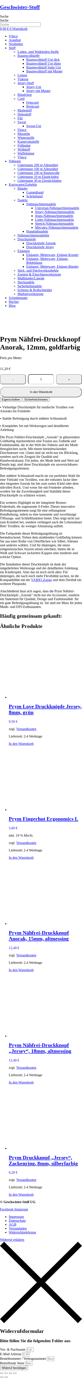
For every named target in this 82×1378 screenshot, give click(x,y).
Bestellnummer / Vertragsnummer (23, 1358)
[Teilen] (10, 1373)
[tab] (11, 399)
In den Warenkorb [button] (21, 744)
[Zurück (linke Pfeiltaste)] (1, 1377)
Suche (4, 16)
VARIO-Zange (41, 580)
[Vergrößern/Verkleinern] (1, 1373)
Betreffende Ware (12, 1363)
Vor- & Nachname (13, 1349)
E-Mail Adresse (11, 1354)
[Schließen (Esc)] (15, 1373)
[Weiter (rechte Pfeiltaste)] (6, 1377)
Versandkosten (26, 729)
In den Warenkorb (41, 392)
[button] (45, 48)
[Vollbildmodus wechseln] (6, 1373)
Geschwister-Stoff (20, 7)
